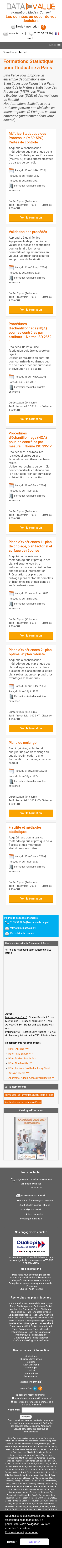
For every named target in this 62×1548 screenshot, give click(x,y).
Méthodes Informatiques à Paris (31, 1330)
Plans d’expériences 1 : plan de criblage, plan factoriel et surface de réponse (30, 546)
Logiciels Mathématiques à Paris (30, 1336)
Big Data (31, 1362)
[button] (52, 45)
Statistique (31, 1356)
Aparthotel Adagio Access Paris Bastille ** (31, 1078)
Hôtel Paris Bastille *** (20, 1053)
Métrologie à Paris (42, 1320)
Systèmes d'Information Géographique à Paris (31, 1339)
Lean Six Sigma (31, 1364)
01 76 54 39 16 (42, 33)
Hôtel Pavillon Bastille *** (22, 1058)
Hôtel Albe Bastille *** (20, 1063)
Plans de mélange (23, 743)
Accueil (23, 52)
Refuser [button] (11, 1541)
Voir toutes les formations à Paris (22, 1102)
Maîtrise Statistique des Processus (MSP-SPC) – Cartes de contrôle (28, 137)
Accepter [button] (34, 1541)
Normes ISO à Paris (26, 1326)
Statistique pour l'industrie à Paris (34, 1306)
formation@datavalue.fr (23, 928)
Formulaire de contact (22, 933)
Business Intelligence (31, 1359)
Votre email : (15, 1409)
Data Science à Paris (42, 1317)
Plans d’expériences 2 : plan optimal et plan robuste (30, 652)
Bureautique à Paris (28, 1329)
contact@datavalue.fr (31, 1218)
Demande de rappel (38, 922)
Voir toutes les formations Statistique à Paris (28, 1094)
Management (31, 1376)
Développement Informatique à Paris (33, 1333)
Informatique (31, 1373)
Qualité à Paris (16, 1323)
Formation (32, 1286)
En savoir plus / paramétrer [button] (21, 1532)
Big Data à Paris (23, 1317)
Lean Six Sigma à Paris (20, 1320)
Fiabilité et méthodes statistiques (25, 829)
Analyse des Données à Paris (24, 1309)
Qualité (31, 1370)
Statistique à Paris (17, 1303)
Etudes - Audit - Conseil (31, 1289)
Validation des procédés (28, 232)
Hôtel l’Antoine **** (18, 1048)
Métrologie (31, 1367)
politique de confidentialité (36, 1430)
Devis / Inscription (30, 26)
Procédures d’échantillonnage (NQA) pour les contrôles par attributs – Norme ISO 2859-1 (31, 332)
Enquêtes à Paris (41, 1312)
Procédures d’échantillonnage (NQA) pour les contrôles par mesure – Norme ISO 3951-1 (31, 439)
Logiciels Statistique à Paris (23, 1315)
